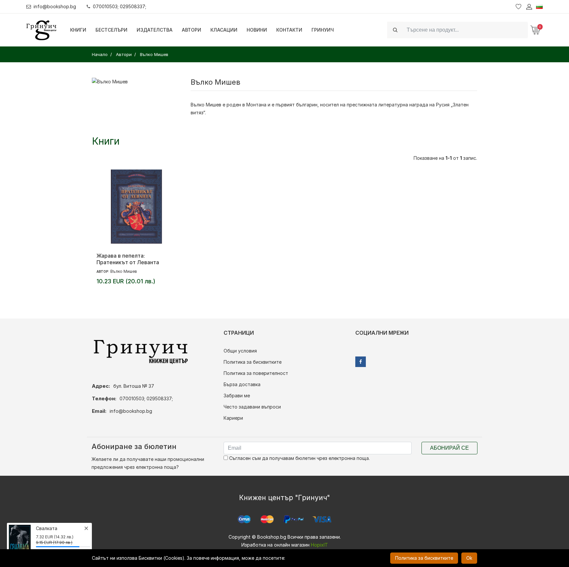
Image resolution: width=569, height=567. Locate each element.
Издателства (155, 30)
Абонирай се (449, 448)
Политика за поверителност (256, 373)
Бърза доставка (242, 384)
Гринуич (323, 30)
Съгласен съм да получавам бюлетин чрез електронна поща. (299, 458)
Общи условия (240, 351)
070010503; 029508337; (119, 6)
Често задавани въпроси (252, 407)
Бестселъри (111, 30)
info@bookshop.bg (55, 6)
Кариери (233, 418)
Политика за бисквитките (253, 362)
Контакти (289, 30)
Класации (223, 30)
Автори (191, 30)
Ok (469, 558)
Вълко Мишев (123, 271)
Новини (257, 30)
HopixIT (319, 545)
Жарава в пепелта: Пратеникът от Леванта (127, 259)
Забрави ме (237, 395)
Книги (78, 30)
